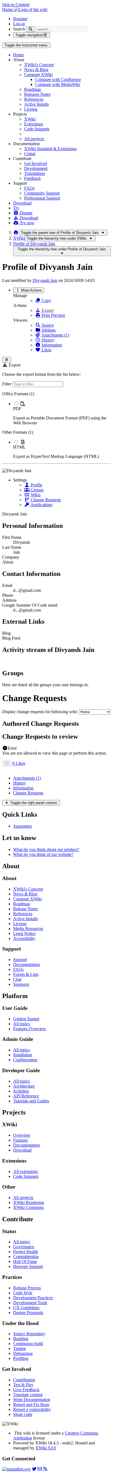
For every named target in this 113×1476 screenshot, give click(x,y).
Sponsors (21, 984)
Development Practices (33, 1297)
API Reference (26, 1096)
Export (47, 310)
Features (20, 1140)
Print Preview (53, 315)
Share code (22, 1414)
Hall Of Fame (25, 1261)
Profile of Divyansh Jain (34, 243)
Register (20, 18)
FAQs (29, 188)
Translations (34, 173)
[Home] (16, 232)
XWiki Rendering (28, 1202)
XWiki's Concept (39, 64)
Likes (46, 350)
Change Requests (45, 499)
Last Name (11, 547)
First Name (11, 537)
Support (20, 959)
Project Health (25, 1251)
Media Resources (28, 928)
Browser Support (28, 1266)
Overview (21, 1135)
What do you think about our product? (46, 849)
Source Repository (29, 1333)
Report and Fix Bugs (31, 1404)
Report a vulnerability (32, 1409)
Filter (7, 384)
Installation (22, 1054)
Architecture (24, 1086)
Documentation (26, 964)
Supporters (22, 826)
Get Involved (35, 163)
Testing (19, 1348)
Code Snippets (36, 129)
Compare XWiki (38, 74)
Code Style (22, 1292)
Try (16, 208)
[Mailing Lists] (40, 1469)
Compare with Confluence (58, 79)
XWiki (30, 119)
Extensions (33, 124)
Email (7, 585)
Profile (36, 485)
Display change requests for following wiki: (40, 711)
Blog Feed (11, 638)
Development (35, 168)
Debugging (23, 1353)
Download (22, 203)
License (31, 109)
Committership (26, 1256)
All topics (21, 1023)
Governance (23, 1246)
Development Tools (30, 1302)
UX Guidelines (26, 1307)
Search (19, 29)
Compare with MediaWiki (57, 84)
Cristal (29, 153)
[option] (62, 413)
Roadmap (32, 89)
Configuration (25, 1059)
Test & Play (23, 1384)
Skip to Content (15, 4)
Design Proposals (28, 1312)
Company (10, 557)
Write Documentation (31, 1399)
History (48, 340)
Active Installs (36, 104)
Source (47, 325)
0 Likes (18, 763)
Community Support (42, 193)
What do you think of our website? (43, 854)
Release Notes (25, 908)
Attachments (27, 778)
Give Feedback (26, 1389)
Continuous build (28, 1343)
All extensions (25, 1171)
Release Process (27, 1287)
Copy (46, 300)
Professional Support (42, 198)
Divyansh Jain (45, 280)
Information (51, 345)
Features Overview (29, 1028)
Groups (37, 490)
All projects (34, 138)
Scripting (21, 1091)
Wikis (35, 494)
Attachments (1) (55, 335)
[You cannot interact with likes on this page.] (6, 763)
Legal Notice (24, 933)
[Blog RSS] (45, 1469)
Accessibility (24, 938)
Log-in (19, 23)
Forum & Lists (25, 974)
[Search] (30, 29)
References (33, 99)
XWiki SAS (45, 1448)
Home (18, 54)
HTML (19, 447)
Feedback (32, 178)
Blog (6, 633)
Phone (7, 595)
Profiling (20, 1358)
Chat (17, 979)
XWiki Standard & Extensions (50, 148)
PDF (17, 408)
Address (9, 600)
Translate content (28, 1394)
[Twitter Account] (34, 1469)
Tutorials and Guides (31, 1101)
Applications (41, 504)
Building (20, 1338)
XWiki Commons (28, 1207)
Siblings (48, 330)
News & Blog (36, 69)
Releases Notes (37, 94)
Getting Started (26, 1018)
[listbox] (56, 425)
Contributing (24, 1379)
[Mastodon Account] (16, 1469)
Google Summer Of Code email (29, 605)
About (7, 562)
